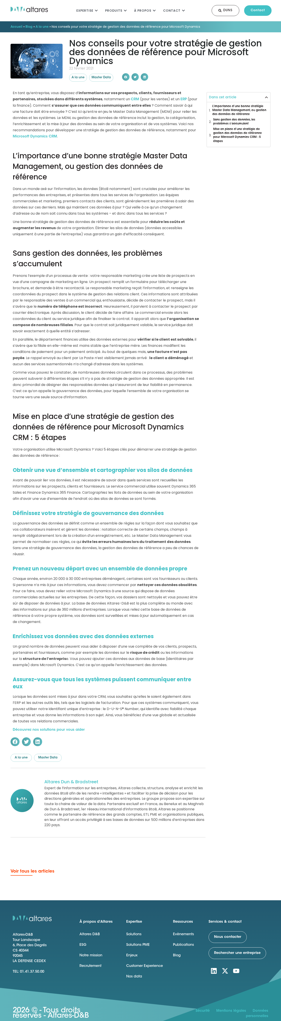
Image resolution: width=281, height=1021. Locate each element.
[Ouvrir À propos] (154, 10)
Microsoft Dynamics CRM (35, 136)
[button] (126, 77)
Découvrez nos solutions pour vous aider (49, 730)
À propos (142, 10)
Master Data (101, 77)
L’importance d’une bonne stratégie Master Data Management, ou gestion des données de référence (239, 110)
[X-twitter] (225, 971)
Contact (171, 10)
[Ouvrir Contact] (183, 10)
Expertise (84, 10)
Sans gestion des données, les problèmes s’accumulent (234, 121)
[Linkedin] (214, 971)
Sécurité (203, 1011)
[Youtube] (236, 971)
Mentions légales (231, 1011)
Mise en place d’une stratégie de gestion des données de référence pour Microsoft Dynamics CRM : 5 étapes (237, 135)
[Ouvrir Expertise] (96, 10)
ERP (183, 99)
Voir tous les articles (32, 871)
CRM (135, 99)
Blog (28, 27)
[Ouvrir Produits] (125, 10)
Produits (113, 10)
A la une (42, 27)
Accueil (16, 27)
